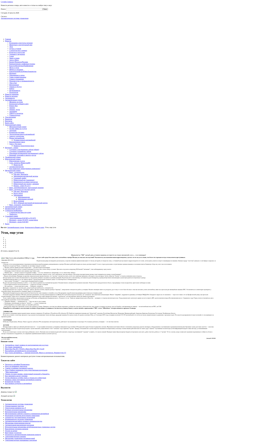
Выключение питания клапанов (16, 429)
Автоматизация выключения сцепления (19, 425)
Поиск (3, 9)
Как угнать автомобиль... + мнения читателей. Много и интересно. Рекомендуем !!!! (35, 353)
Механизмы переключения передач (17, 423)
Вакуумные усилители (13, 433)
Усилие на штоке (11, 431)
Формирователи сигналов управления (19, 419)
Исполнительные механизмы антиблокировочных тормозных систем (30, 427)
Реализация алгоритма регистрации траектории (22, 415)
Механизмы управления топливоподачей (20, 438)
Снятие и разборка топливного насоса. (19, 368)
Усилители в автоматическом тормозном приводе (23, 434)
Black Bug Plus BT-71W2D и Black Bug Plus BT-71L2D (24, 349)
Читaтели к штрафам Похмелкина (17, 364)
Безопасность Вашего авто (34, 227)
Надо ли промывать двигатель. (16, 366)
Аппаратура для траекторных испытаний (20, 417)
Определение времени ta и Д (15, 408)
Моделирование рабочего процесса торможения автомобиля (27, 414)
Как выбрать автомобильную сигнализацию (21, 351)
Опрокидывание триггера (14, 406)
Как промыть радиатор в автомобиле (18, 383)
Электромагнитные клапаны (15, 436)
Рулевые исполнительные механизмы (18, 410)
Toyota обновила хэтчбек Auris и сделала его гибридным (25, 378)
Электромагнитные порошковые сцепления (21, 440)
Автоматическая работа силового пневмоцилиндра (23, 421)
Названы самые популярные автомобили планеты (23, 380)
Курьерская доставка (12, 381)
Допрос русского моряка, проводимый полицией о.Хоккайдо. (27, 374)
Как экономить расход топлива (16, 376)
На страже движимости (13, 347)
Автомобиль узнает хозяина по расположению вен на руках (26, 345)
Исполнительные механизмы (15, 412)
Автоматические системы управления (19, 404)
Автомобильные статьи (15, 227)
